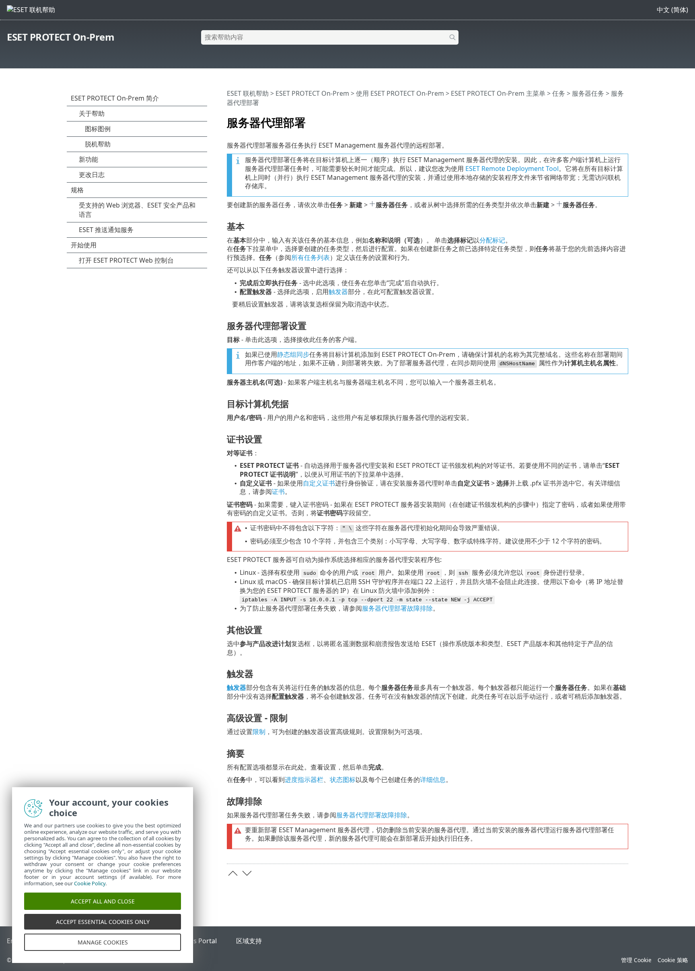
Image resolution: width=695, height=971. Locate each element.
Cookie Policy (89, 883)
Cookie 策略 (673, 960)
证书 (278, 491)
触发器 (338, 291)
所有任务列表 (310, 257)
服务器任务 (588, 93)
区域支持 (249, 940)
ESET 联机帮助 (248, 93)
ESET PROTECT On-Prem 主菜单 (498, 93)
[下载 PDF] (611, 119)
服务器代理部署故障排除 (397, 608)
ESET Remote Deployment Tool (512, 168)
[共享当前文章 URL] (599, 119)
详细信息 (433, 779)
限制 (259, 731)
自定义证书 (319, 483)
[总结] (623, 119)
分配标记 (492, 240)
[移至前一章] (233, 873)
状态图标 (343, 779)
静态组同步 (293, 354)
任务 (558, 93)
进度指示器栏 (304, 779)
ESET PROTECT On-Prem (60, 36)
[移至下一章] (247, 873)
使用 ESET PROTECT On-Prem (400, 93)
